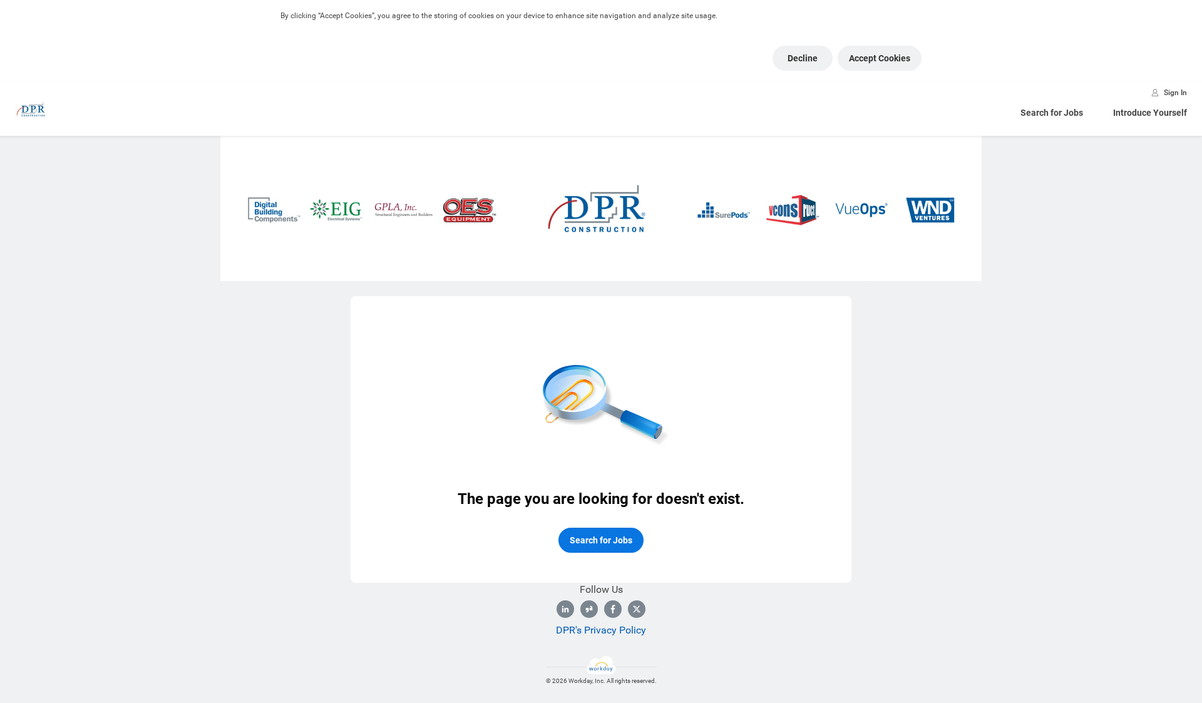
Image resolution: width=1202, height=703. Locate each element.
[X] (636, 609)
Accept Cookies (879, 58)
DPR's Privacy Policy (601, 630)
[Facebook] (613, 609)
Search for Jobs (1051, 113)
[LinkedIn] (565, 609)
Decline (803, 58)
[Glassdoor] (589, 609)
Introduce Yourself (1150, 113)
